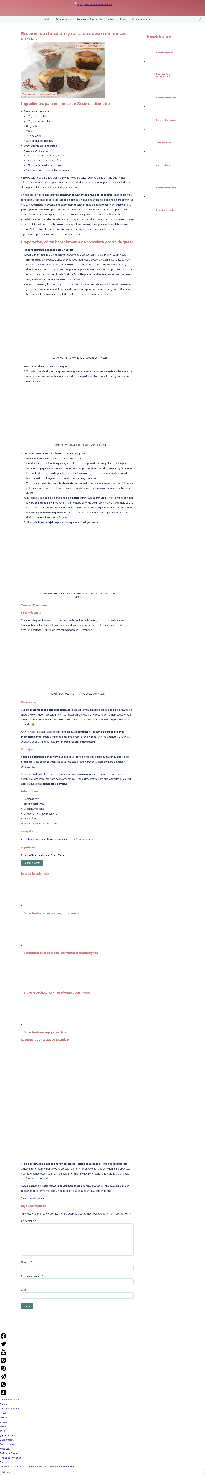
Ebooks (3, 1426)
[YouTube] (3, 1354)
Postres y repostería (66, 839)
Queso (54, 855)
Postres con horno (43, 839)
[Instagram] (3, 1362)
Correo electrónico (32, 1276)
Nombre (26, 1262)
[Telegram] (3, 1379)
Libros (123, 19)
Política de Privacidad (10, 1457)
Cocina (3, 1404)
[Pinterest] (3, 1370)
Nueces (46, 855)
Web (23, 1289)
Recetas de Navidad (9, 1399)
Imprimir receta (32, 863)
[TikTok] (3, 1395)
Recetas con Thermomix (89, 19)
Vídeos (111, 19)
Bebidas (4, 1413)
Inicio (47, 19)
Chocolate (36, 855)
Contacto (4, 1462)
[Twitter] (3, 1346)
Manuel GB (68, 1466)
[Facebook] (3, 1338)
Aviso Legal (5, 1448)
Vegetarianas (86, 839)
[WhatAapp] (3, 1387)
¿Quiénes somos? (8, 1435)
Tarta (61, 855)
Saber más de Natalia (32, 1198)
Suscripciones (7, 1444)
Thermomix (6, 1417)
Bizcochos (26, 839)
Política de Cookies (9, 1453)
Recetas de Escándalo (30, 1466)
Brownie (26, 855)
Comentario (28, 1221)
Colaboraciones (140, 19)
